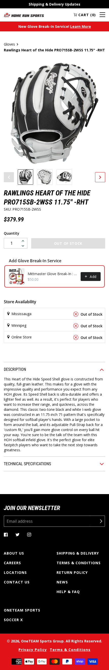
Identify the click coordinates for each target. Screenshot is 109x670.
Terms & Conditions (79, 562)
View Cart (30, 344)
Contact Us (17, 582)
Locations (15, 572)
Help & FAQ (68, 591)
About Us (14, 553)
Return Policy (72, 572)
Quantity (11, 233)
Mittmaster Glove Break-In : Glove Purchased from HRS (53, 273)
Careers (12, 562)
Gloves (9, 44)
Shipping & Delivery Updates (54, 4)
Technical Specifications (27, 463)
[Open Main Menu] (102, 14)
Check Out (78, 344)
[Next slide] (100, 177)
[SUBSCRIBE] (97, 521)
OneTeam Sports (22, 610)
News (62, 582)
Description (15, 369)
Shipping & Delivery (78, 553)
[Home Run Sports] (24, 14)
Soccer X (13, 619)
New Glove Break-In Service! (54, 26)
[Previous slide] (9, 177)
